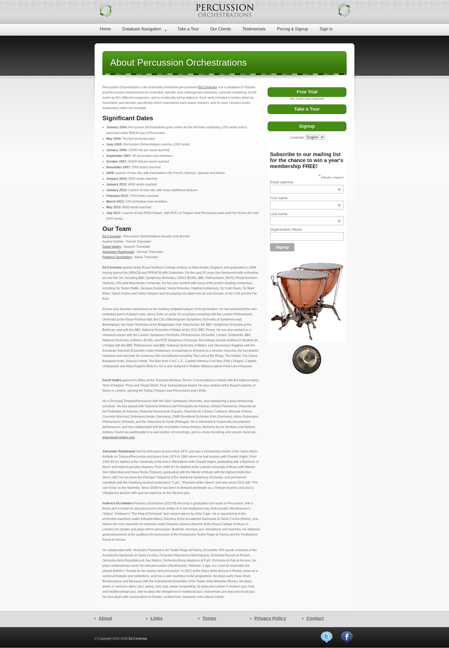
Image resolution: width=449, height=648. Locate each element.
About (105, 618)
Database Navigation (141, 29)
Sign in (326, 29)
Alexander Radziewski (118, 252)
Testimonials (254, 29)
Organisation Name (286, 229)
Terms (209, 618)
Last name (305, 214)
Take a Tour (188, 29)
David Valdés (111, 247)
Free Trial (307, 92)
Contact (315, 618)
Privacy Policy (270, 618)
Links (156, 618)
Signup (307, 126)
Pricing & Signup (292, 29)
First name (305, 198)
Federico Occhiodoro (117, 257)
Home (105, 29)
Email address (305, 182)
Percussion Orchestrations (224, 10)
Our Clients (220, 29)
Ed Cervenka (208, 87)
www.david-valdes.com (118, 437)
